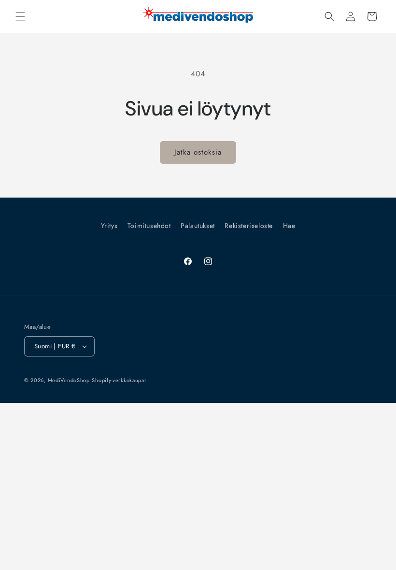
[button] (20, 16)
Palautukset (198, 225)
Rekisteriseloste (249, 225)
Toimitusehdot (149, 225)
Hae (289, 225)
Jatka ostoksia (198, 152)
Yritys (109, 225)
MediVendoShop (69, 380)
